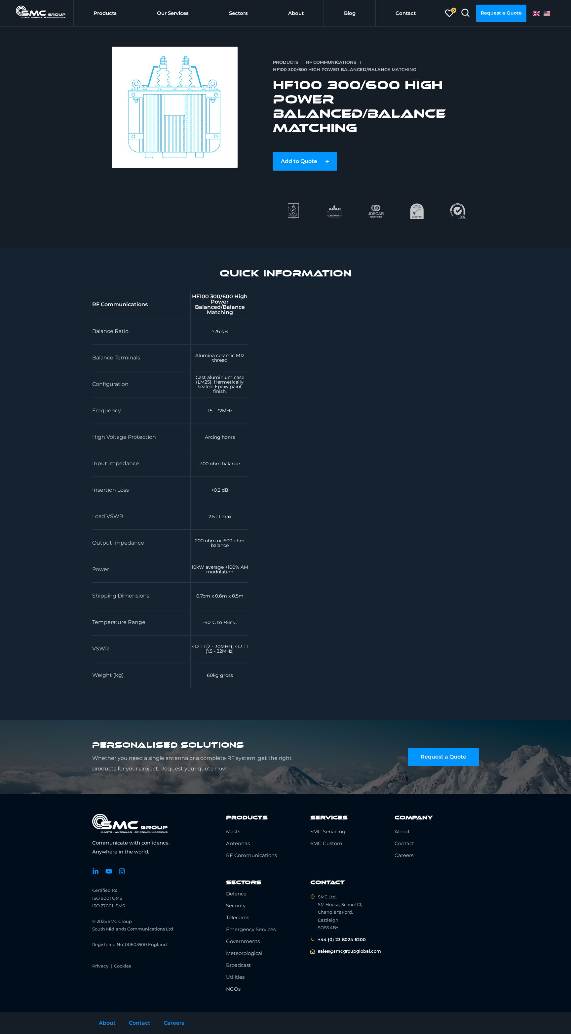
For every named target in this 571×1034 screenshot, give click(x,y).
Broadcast (238, 965)
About (296, 13)
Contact (406, 13)
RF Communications (331, 62)
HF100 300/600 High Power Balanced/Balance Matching (344, 69)
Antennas (238, 843)
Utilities (235, 977)
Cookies (122, 966)
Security (236, 905)
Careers (404, 855)
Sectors (238, 13)
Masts (233, 831)
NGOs (233, 989)
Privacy (100, 966)
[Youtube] (108, 871)
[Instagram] (122, 871)
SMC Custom (326, 843)
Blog (350, 13)
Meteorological (244, 953)
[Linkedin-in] (95, 871)
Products (105, 13)
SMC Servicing (327, 831)
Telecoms (237, 917)
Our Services (173, 13)
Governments (243, 941)
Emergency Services (251, 929)
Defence (236, 893)
